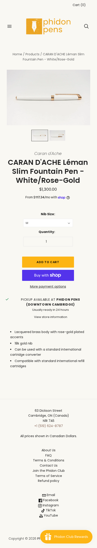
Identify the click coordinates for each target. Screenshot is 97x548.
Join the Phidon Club (48, 470)
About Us (48, 450)
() (79, 5)
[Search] (86, 26)
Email (50, 495)
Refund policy (48, 481)
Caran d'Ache (48, 153)
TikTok (50, 510)
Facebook (50, 500)
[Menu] (9, 26)
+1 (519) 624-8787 (48, 426)
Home (17, 54)
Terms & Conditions (48, 460)
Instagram (50, 505)
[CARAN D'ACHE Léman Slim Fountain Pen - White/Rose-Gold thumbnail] (39, 135)
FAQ (48, 455)
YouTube (50, 515)
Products (32, 54)
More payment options (48, 286)
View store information (50, 317)
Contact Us (49, 465)
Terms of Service (48, 476)
